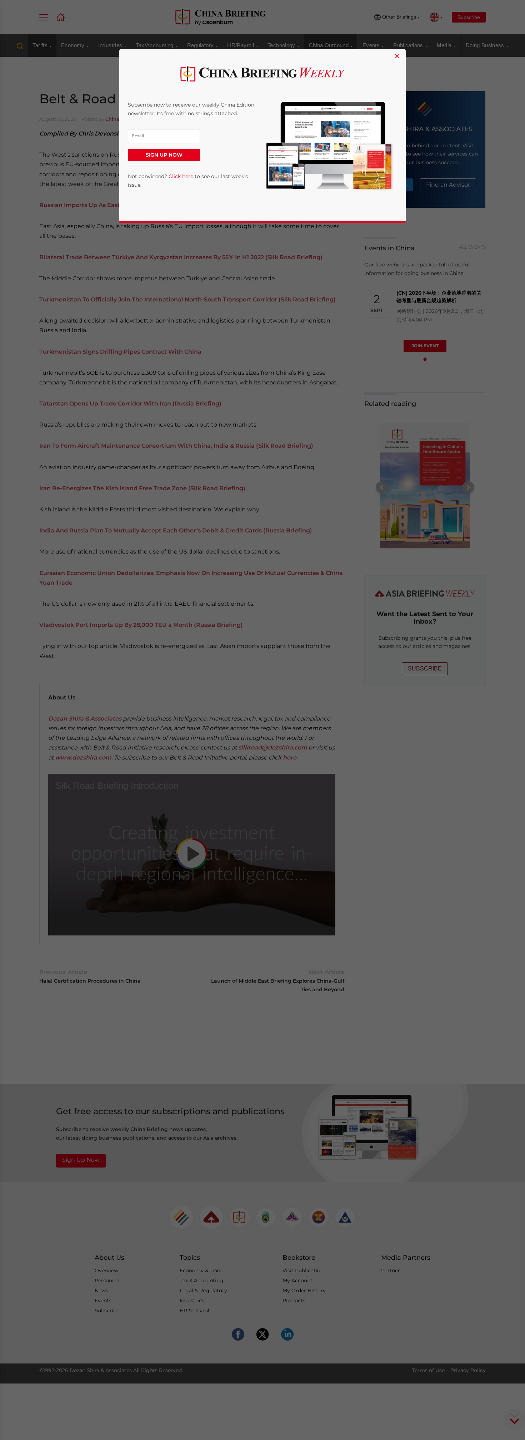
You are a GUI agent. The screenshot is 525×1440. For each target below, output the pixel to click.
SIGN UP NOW (164, 155)
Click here (181, 176)
